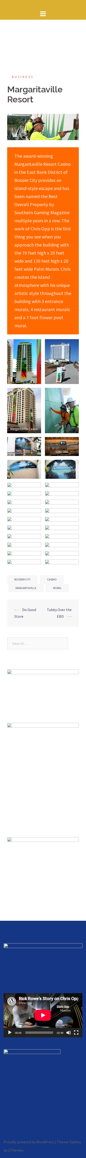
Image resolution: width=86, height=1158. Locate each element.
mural (57, 588)
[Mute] (68, 1032)
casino (52, 579)
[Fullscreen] (76, 1032)
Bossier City (22, 579)
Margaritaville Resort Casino (42, 164)
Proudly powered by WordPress (29, 1141)
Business (23, 77)
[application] (43, 1015)
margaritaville (26, 588)
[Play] (9, 1032)
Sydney (75, 1141)
